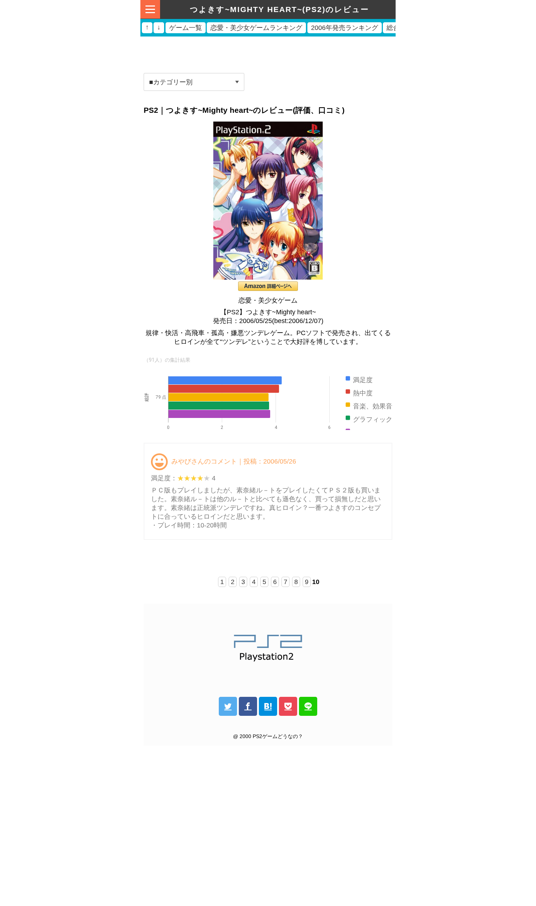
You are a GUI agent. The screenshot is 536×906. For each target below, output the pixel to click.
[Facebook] (248, 706)
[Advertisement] (268, 52)
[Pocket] (288, 706)
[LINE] (308, 706)
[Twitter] (228, 706)
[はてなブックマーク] (268, 706)
